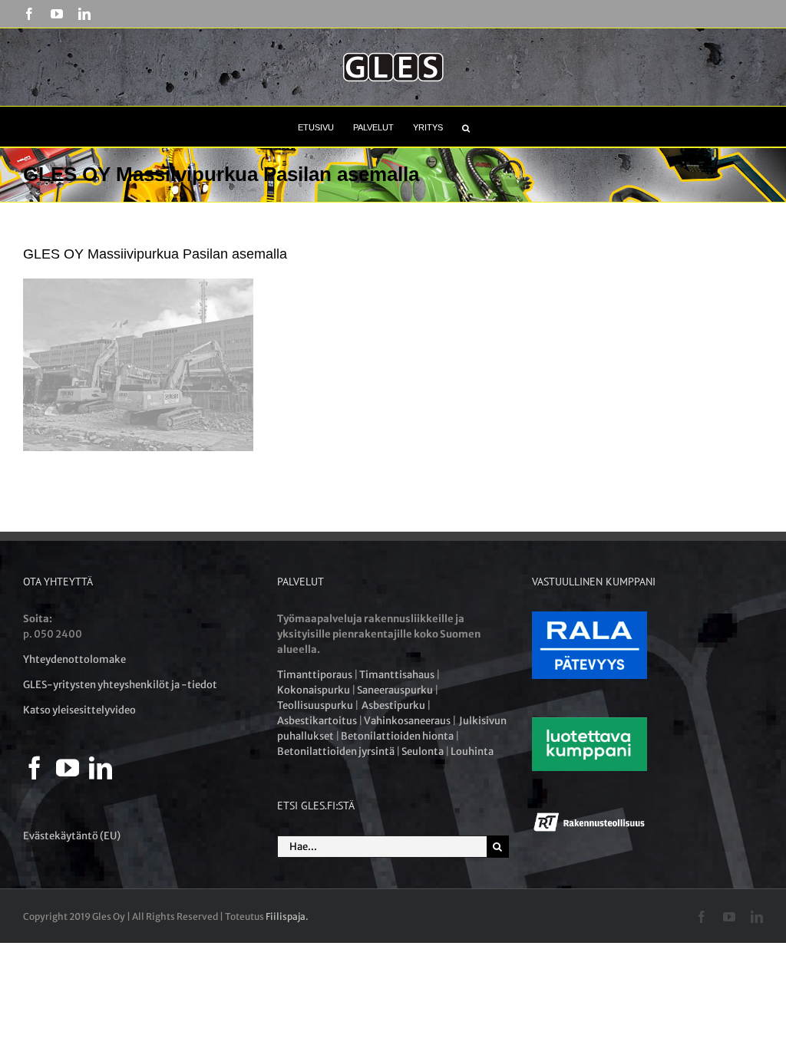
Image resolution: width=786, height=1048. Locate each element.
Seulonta (422, 751)
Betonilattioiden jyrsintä (336, 751)
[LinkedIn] (100, 767)
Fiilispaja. (287, 916)
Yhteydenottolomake (74, 659)
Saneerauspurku (395, 690)
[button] (466, 127)
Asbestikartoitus (317, 720)
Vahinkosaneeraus (407, 720)
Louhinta (472, 751)
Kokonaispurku (313, 690)
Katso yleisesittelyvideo (79, 710)
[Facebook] (34, 767)
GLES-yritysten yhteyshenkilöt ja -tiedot (120, 684)
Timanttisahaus (396, 674)
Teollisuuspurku (315, 705)
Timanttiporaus (314, 674)
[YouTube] (67, 767)
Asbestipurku (393, 705)
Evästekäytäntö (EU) (72, 835)
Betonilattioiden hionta (397, 736)
